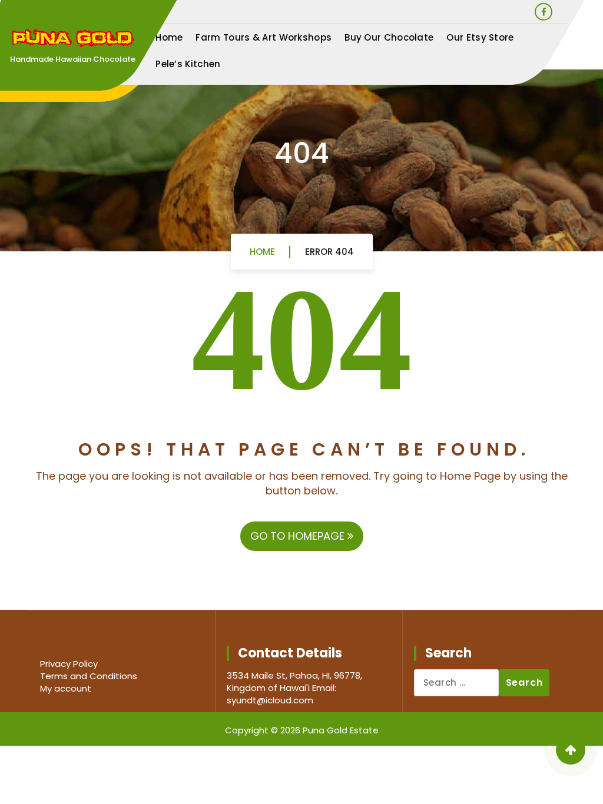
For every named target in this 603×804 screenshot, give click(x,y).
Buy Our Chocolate (388, 37)
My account (65, 688)
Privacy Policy (69, 663)
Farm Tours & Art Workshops (264, 37)
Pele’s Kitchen (187, 64)
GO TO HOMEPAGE (298, 536)
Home (169, 37)
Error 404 (329, 251)
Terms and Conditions (88, 676)
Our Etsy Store (479, 37)
